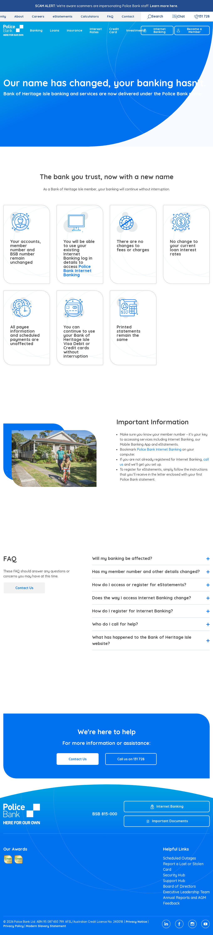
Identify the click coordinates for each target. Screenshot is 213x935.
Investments (135, 30)
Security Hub (174, 875)
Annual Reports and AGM (184, 897)
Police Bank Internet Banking (77, 270)
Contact (128, 16)
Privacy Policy (13, 926)
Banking (36, 30)
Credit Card (114, 30)
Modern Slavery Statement (46, 926)
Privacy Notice (136, 922)
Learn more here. (164, 6)
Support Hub (174, 880)
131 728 (204, 16)
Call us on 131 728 (131, 759)
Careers (38, 16)
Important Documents (170, 821)
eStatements (62, 16)
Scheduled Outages (179, 858)
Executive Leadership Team (186, 892)
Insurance (74, 30)
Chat (181, 16)
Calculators (90, 16)
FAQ (110, 16)
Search (157, 16)
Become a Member (194, 30)
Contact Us (24, 588)
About (19, 16)
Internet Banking (160, 30)
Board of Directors (179, 886)
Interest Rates (96, 30)
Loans (54, 30)
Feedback (171, 903)
